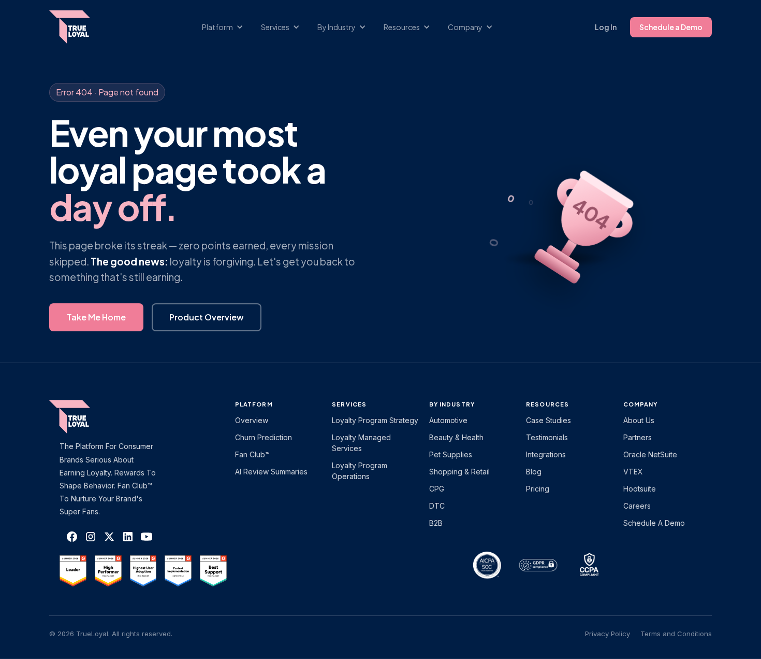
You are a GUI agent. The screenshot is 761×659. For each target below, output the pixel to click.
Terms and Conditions (676, 633)
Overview (251, 420)
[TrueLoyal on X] (109, 536)
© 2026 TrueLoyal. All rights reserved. (110, 633)
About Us (638, 420)
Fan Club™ (252, 454)
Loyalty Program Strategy (375, 420)
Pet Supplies (450, 454)
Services (349, 404)
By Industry (452, 404)
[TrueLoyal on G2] (73, 570)
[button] (228, 27)
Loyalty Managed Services (361, 443)
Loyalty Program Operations (359, 471)
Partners (637, 437)
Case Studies (548, 420)
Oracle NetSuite (650, 454)
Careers (637, 505)
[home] (79, 27)
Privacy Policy (607, 633)
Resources (547, 404)
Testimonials (547, 437)
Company (640, 404)
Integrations (546, 454)
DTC (437, 505)
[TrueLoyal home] (85, 416)
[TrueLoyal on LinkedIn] (128, 536)
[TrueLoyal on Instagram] (90, 536)
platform (254, 404)
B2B (436, 522)
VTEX (633, 471)
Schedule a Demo (671, 27)
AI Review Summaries (271, 471)
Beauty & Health (456, 437)
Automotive (448, 420)
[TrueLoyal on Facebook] (72, 536)
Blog (534, 471)
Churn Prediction (263, 437)
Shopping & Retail (459, 471)
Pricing (537, 488)
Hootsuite (639, 488)
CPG (436, 488)
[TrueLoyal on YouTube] (146, 536)
